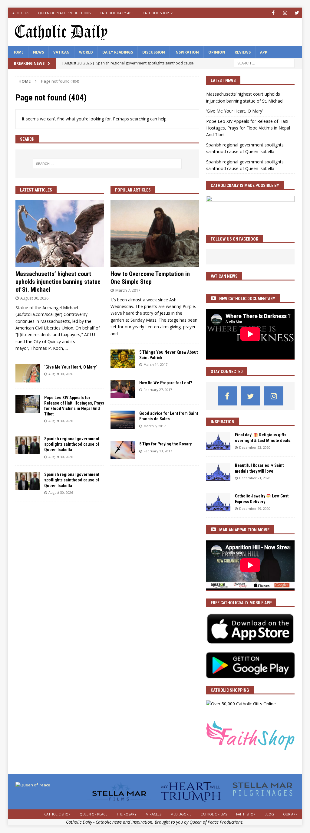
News (38, 52)
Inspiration (186, 52)
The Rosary (126, 814)
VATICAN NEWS (224, 276)
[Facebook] (273, 13)
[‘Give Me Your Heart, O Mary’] (27, 373)
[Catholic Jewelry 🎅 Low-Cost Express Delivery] (218, 502)
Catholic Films (213, 814)
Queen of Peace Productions (64, 13)
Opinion (216, 52)
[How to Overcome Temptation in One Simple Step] (154, 233)
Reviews (243, 52)
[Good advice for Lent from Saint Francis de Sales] (122, 420)
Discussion (153, 52)
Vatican (61, 52)
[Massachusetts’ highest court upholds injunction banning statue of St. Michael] (59, 233)
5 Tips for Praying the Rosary (165, 443)
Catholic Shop (156, 13)
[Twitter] (297, 13)
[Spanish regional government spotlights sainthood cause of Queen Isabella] (27, 445)
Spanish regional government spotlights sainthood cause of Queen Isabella (71, 444)
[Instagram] (285, 13)
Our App (290, 814)
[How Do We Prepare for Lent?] (122, 389)
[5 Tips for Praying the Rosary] (122, 450)
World (86, 52)
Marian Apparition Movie (244, 529)
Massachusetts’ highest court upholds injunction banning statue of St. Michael (58, 281)
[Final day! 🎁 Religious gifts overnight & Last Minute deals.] (218, 441)
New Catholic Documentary (247, 298)
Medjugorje (180, 814)
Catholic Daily (79, 822)
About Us (20, 13)
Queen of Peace (93, 814)
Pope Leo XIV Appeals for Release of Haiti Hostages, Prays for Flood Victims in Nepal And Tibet (248, 128)
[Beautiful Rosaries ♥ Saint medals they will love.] (218, 472)
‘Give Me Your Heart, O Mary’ (70, 367)
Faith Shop (246, 814)
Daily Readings (117, 52)
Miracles (153, 814)
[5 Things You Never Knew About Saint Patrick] (122, 358)
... (66, 348)
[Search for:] (264, 63)
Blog (269, 814)
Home (18, 52)
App (263, 52)
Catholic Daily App (117, 13)
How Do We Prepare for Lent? (165, 382)
